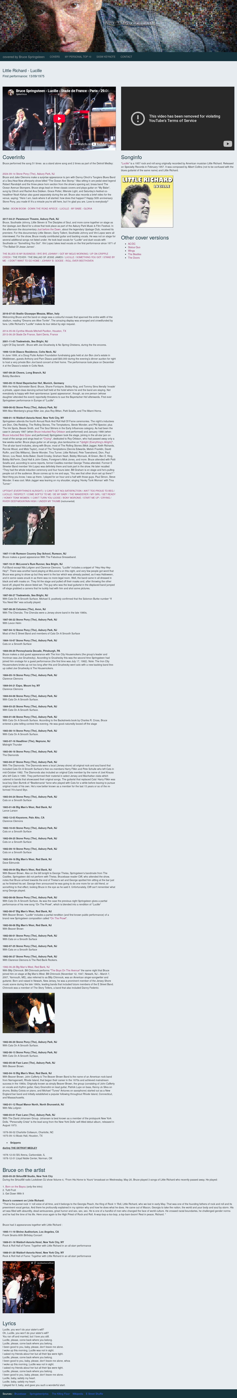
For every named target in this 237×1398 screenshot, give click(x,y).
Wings (131, 250)
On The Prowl (58, 918)
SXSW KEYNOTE (105, 56)
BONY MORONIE (72, 497)
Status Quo (134, 247)
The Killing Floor (61, 1393)
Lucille (125, 163)
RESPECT (19, 494)
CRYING (105, 497)
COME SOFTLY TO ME (39, 494)
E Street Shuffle (94, 1393)
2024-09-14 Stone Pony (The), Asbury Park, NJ (29, 173)
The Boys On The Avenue (65, 970)
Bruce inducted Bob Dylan (17, 435)
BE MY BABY (60, 494)
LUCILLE (64, 208)
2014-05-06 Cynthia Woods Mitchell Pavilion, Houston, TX (34, 331)
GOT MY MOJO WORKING (74, 253)
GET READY (109, 494)
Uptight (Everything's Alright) (96, 442)
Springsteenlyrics (39, 1393)
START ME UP (91, 497)
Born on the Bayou (15, 1186)
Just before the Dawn (49, 229)
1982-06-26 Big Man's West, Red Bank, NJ (26, 967)
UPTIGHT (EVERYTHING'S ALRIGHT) (23, 490)
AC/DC (132, 243)
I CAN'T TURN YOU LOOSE (46, 497)
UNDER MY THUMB (50, 501)
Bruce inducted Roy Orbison (49, 431)
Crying (47, 438)
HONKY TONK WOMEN (17, 497)
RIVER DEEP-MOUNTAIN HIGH (19, 501)
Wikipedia (78, 1393)
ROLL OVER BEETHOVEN (80, 260)
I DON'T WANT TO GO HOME (24, 260)
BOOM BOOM (18, 208)
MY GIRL (95, 494)
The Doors (134, 257)
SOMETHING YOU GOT (88, 257)
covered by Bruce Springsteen (24, 56)
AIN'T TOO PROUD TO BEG (98, 490)
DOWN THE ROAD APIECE (43, 208)
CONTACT (126, 56)
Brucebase (20, 1393)
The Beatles (134, 254)
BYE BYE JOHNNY (47, 253)
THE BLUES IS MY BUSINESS (19, 253)
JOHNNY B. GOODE (53, 260)
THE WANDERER (78, 494)
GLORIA (88, 208)
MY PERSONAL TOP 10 (78, 56)
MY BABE (76, 208)
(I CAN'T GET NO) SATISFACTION (63, 490)
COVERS (55, 56)
